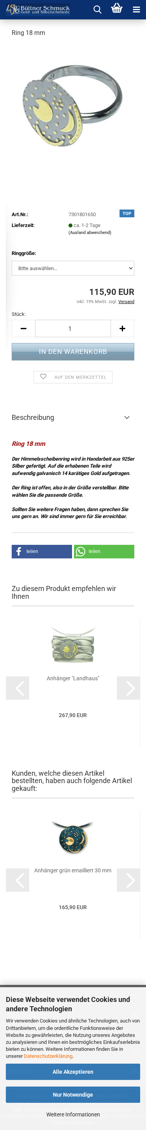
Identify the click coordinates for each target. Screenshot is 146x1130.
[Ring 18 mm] (73, 102)
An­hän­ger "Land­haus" (73, 678)
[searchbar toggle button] (97, 9)
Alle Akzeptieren (73, 1072)
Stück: (19, 314)
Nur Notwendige (73, 1095)
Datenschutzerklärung (48, 1056)
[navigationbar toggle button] (136, 9)
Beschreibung (33, 417)
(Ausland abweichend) (90, 232)
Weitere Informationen (73, 1114)
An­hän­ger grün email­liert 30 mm (72, 870)
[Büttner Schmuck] (35, 9)
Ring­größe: (24, 253)
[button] (23, 328)
